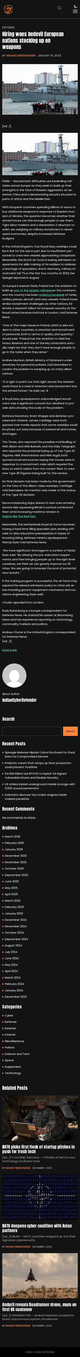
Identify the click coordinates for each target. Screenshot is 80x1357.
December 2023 (16, 997)
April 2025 (11, 894)
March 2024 (12, 977)
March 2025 (12, 901)
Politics (10, 1047)
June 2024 (12, 958)
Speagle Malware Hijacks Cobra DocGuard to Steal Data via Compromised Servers (40, 754)
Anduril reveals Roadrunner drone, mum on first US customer (39, 1306)
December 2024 (16, 920)
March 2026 (12, 836)
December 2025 (16, 856)
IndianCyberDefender (21, 55)
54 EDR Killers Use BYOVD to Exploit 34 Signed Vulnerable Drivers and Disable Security (35, 776)
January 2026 (14, 849)
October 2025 (14, 868)
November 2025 (16, 862)
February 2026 (14, 843)
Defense (8, 27)
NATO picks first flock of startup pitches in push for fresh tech (38, 1149)
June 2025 (12, 881)
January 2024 (14, 990)
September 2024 (16, 939)
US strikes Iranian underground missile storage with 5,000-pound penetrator (40, 786)
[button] (75, 11)
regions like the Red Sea (18, 516)
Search (8, 719)
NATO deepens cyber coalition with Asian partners (37, 1228)
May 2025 (11, 888)
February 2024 (14, 984)
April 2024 (11, 971)
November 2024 (16, 926)
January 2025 (14, 913)
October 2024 (14, 933)
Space (9, 1060)
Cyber (9, 1015)
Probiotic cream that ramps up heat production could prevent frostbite (38, 765)
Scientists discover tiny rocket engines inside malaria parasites (36, 797)
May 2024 (11, 965)
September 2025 (16, 875)
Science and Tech (17, 1054)
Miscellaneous (14, 1041)
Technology (13, 1073)
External (10, 1028)
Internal (10, 1035)
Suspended (13, 1067)
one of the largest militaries (33, 290)
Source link (9, 650)
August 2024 (13, 945)
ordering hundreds (51, 295)
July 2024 (11, 952)
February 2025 (14, 907)
